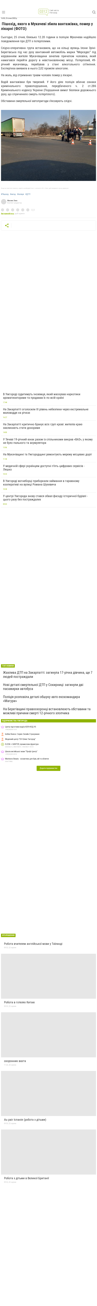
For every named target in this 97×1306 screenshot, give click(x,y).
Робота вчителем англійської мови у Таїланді (33, 944)
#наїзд (13, 194)
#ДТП (27, 194)
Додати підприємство (48, 768)
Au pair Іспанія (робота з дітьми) (25, 1119)
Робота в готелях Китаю (19, 1002)
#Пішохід (5, 194)
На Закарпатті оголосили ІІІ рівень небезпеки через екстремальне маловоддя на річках (45, 411)
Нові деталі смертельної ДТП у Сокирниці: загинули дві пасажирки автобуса (43, 687)
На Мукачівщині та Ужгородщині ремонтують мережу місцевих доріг (47, 454)
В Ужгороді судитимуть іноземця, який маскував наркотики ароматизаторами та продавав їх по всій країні (41, 395)
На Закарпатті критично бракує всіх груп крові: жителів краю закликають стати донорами (42, 426)
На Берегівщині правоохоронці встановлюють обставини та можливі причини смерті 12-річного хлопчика (47, 711)
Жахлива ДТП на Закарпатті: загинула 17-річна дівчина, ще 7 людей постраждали (47, 674)
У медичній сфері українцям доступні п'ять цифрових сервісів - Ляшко (44, 467)
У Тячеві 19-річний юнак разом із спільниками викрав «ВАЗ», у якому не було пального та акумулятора (48, 441)
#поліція (20, 194)
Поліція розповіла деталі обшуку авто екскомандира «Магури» (41, 699)
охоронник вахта (15, 1061)
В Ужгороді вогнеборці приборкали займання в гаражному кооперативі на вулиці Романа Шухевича (41, 482)
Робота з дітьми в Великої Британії (26, 1178)
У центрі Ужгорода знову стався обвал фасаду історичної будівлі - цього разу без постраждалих (45, 497)
